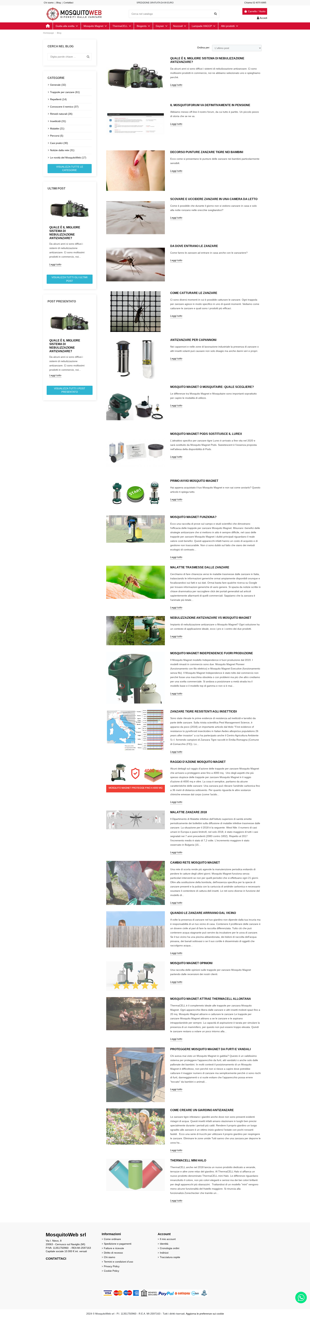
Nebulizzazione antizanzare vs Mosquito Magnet (210, 617)
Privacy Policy (111, 1266)
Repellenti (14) (58, 99)
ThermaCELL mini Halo (188, 1160)
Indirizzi (164, 1252)
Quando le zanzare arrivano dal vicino (203, 912)
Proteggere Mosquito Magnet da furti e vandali (210, 1049)
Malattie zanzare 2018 (188, 812)
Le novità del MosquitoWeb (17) (68, 157)
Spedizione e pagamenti (117, 1243)
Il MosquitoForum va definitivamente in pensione (210, 105)
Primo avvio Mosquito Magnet (194, 480)
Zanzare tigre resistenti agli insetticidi (203, 711)
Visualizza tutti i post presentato (69, 390)
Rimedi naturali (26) (61, 113)
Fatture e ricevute (114, 1248)
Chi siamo (49, 2)
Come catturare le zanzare (193, 292)
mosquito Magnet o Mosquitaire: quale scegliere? (212, 386)
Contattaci (68, 2)
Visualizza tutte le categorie (69, 168)
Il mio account (168, 1239)
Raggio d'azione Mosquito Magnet (198, 761)
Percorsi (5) (56, 135)
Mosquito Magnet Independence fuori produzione (211, 653)
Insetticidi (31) (58, 121)
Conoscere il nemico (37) (64, 106)
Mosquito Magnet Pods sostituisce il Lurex (206, 433)
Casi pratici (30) (59, 143)
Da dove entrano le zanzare (194, 246)
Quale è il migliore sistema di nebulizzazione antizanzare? (64, 233)
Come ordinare (112, 1239)
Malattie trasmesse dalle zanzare (199, 567)
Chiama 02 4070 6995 (255, 2)
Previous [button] (45, 233)
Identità (164, 1243)
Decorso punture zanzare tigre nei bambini (206, 152)
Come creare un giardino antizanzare (202, 1110)
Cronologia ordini (169, 1248)
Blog (58, 2)
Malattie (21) (57, 128)
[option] (70, 231)
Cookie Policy (111, 1270)
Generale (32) (58, 84)
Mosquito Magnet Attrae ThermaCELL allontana (210, 998)
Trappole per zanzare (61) (65, 92)
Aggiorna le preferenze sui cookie (205, 1313)
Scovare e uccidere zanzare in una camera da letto (213, 199)
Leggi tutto (55, 264)
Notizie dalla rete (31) (62, 150)
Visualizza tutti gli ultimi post (69, 279)
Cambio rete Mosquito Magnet (195, 862)
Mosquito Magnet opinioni (191, 963)
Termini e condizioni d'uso (118, 1261)
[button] (229, 26)
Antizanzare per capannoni (193, 339)
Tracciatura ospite (170, 1257)
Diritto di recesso (113, 1252)
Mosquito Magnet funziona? (193, 517)
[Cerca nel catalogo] (215, 14)
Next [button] (94, 233)
